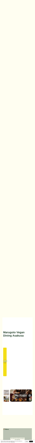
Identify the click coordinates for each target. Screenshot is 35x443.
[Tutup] (33, 441)
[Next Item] (30, 395)
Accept (31, 441)
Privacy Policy (13, 441)
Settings (27, 441)
